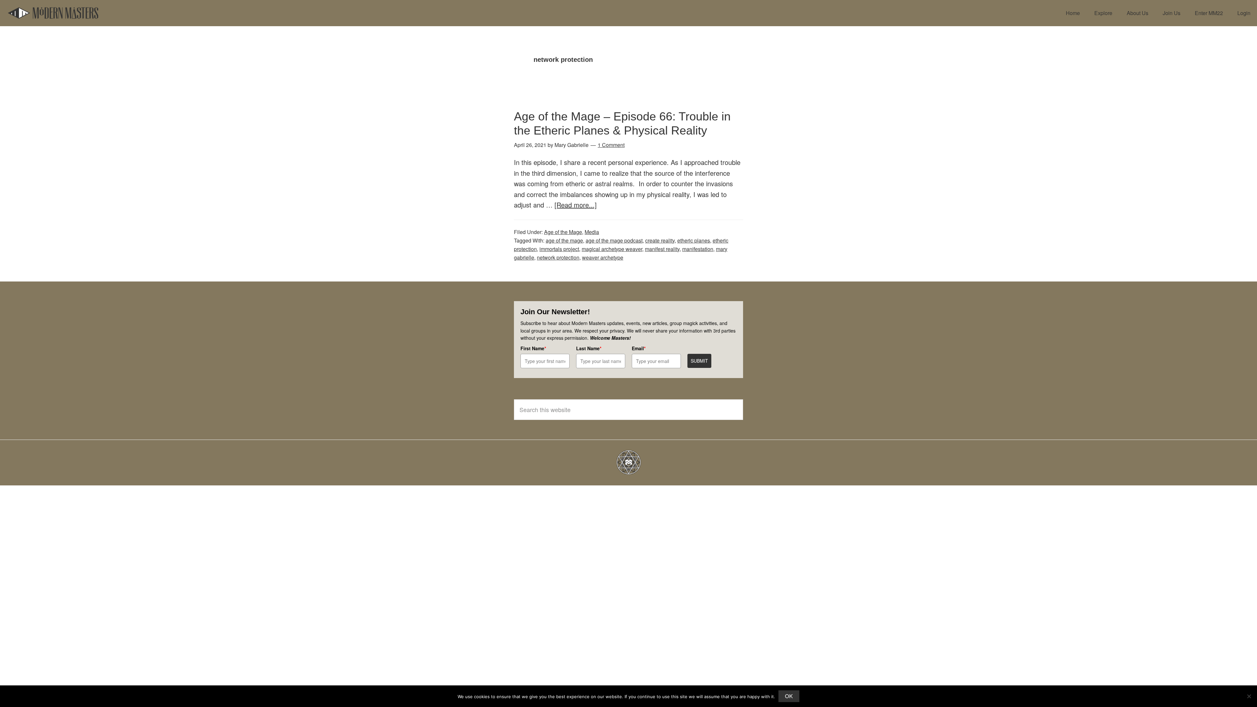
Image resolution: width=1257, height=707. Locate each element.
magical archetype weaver (612, 249)
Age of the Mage (563, 232)
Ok (789, 696)
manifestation (697, 249)
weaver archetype (602, 257)
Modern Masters (53, 13)
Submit (699, 360)
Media (592, 232)
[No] (1249, 696)
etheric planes (693, 240)
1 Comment (611, 145)
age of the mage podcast (614, 240)
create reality (660, 240)
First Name (533, 348)
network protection (558, 257)
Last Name (588, 348)
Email (639, 348)
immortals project (559, 249)
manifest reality (662, 249)
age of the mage (564, 240)
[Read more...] (576, 204)
